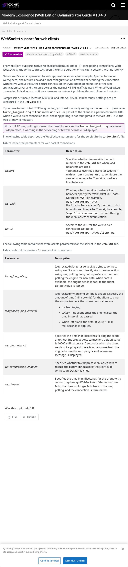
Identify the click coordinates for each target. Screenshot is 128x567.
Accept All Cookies (75, 560)
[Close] (122, 549)
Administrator (89, 54)
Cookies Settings (49, 560)
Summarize (15, 54)
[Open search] (113, 4)
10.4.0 (72, 54)
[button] (64, 31)
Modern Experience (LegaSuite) (45, 54)
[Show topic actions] (123, 38)
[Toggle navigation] (123, 4)
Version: (6, 47)
